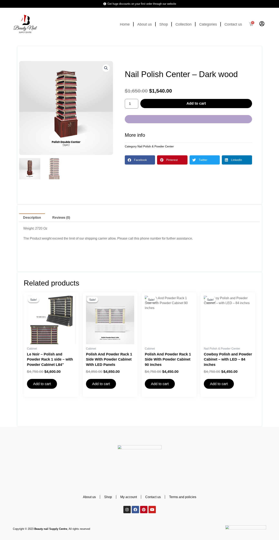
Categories (208, 24)
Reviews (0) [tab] (61, 217)
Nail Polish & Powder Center (155, 146)
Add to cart (196, 103)
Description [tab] (32, 217)
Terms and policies (182, 497)
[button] (106, 68)
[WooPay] (188, 119)
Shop (163, 24)
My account (128, 497)
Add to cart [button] (42, 384)
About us (144, 24)
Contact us (233, 24)
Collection (183, 24)
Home (125, 24)
